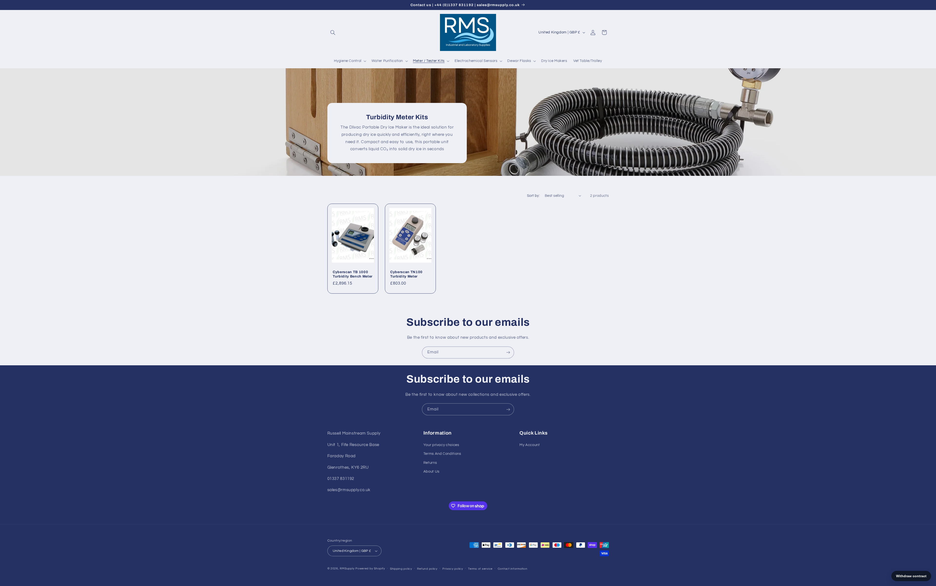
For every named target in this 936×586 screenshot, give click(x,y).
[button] (333, 32)
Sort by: (533, 196)
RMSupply (347, 568)
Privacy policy (452, 568)
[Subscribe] (508, 352)
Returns (430, 463)
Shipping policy (401, 568)
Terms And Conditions (442, 454)
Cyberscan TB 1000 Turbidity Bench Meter (352, 274)
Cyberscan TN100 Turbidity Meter (406, 274)
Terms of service (480, 568)
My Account (529, 445)
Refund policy (427, 568)
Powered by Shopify (370, 568)
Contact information (512, 568)
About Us (431, 471)
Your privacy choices (441, 445)
